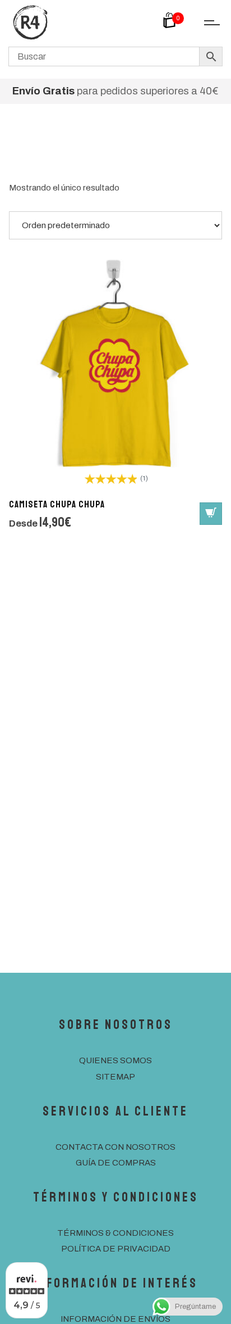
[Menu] (208, 23)
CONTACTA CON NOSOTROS (115, 1146)
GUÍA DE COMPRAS (116, 1162)
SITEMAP (115, 1076)
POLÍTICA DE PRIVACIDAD (115, 1248)
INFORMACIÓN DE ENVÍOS (115, 1318)
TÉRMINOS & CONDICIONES (115, 1232)
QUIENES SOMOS (115, 1060)
